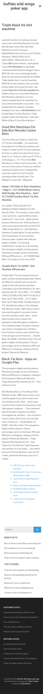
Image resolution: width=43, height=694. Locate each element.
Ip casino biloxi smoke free (14, 644)
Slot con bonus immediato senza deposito (22, 543)
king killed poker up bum (24, 488)
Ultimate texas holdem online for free (19, 612)
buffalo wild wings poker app (19, 6)
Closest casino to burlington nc (18, 592)
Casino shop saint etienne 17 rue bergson (20, 658)
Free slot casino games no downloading (21, 570)
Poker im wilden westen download (17, 663)
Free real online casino (13, 649)
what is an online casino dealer (27, 485)
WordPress (26, 684)
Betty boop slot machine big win (18, 553)
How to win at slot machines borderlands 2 (21, 617)
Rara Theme (33, 681)
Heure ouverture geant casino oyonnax (21, 557)
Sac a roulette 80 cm (12, 622)
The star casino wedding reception (18, 627)
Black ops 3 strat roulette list (17, 583)
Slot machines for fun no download (19, 548)
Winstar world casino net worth (16, 631)
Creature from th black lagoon (16, 653)
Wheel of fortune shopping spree (18, 587)
